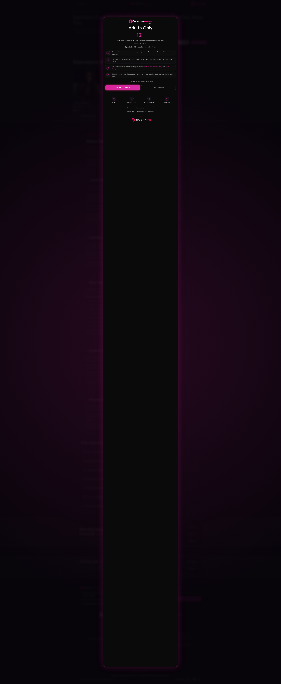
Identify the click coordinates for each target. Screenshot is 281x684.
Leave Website (158, 88)
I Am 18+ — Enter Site (122, 88)
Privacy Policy (157, 67)
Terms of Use (147, 67)
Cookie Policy (150, 111)
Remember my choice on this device (142, 81)
